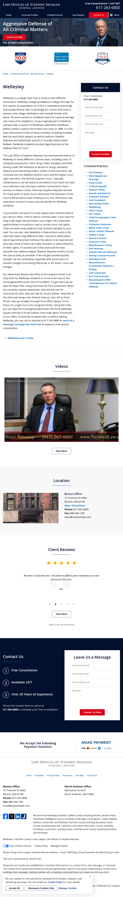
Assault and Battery (99, 193)
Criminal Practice (55, 15)
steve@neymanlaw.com (78, 517)
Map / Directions (75, 505)
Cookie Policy (41, 845)
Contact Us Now (15, 37)
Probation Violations (100, 224)
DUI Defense (95, 172)
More (116, 15)
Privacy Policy (53, 775)
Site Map (79, 775)
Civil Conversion (97, 272)
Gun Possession (97, 200)
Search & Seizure (98, 238)
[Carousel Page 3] (61, 604)
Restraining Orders (99, 203)
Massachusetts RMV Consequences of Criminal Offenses (103, 283)
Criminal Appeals (98, 186)
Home (8, 15)
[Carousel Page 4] (68, 604)
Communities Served (19, 74)
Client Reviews (61, 549)
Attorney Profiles (30, 15)
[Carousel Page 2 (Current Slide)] (55, 604)
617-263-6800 (108, 7)
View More (61, 451)
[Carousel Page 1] (49, 604)
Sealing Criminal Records (102, 255)
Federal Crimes (97, 189)
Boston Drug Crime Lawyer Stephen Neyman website (31, 852)
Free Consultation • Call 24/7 (102, 3)
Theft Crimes (96, 210)
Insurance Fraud (97, 241)
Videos (61, 366)
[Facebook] (5, 816)
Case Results (78, 15)
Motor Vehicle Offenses (101, 231)
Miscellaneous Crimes (100, 245)
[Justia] (23, 816)
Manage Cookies (59, 845)
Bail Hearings (96, 248)
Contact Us (98, 15)
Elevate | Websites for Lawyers (100, 885)
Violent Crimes (97, 234)
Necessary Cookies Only (41, 888)
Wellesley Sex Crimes (21, 338)
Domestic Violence (99, 196)
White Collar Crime (99, 227)
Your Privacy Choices (20, 845)
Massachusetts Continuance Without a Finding (101, 266)
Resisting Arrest (97, 259)
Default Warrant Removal (103, 252)
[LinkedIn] (17, 816)
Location (61, 480)
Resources (67, 775)
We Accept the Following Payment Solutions (38, 745)
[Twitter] (11, 816)
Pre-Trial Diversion (99, 276)
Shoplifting (95, 207)
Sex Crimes (95, 213)
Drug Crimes (95, 182)
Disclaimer (39, 775)
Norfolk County (37, 74)
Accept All (14, 888)
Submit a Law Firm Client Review (61, 624)
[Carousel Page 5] (74, 604)
